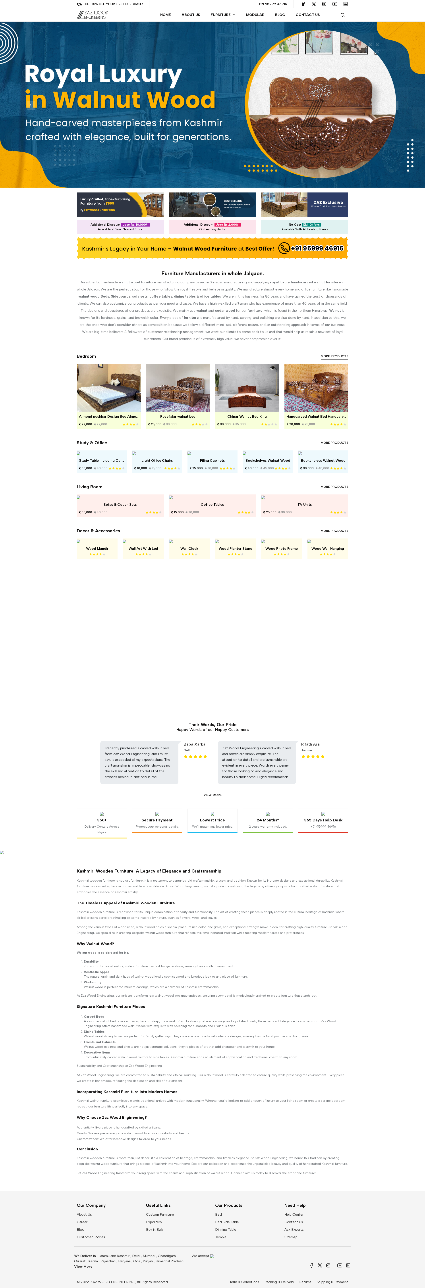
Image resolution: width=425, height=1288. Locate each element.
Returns (305, 1282)
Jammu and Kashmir (114, 1256)
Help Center (293, 1214)
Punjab (148, 1261)
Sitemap (291, 1237)
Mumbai (149, 1256)
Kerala (93, 1261)
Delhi (136, 1256)
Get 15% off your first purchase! (114, 4)
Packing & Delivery (279, 1282)
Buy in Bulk (154, 1229)
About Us (191, 15)
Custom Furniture (160, 1214)
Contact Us (308, 15)
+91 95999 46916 (273, 4)
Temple (220, 1237)
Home (165, 15)
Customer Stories (91, 1237)
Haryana (124, 1261)
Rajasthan (108, 1261)
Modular (255, 15)
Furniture (221, 15)
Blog (280, 15)
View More (213, 795)
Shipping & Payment (332, 1282)
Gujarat (80, 1261)
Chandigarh (167, 1256)
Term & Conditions (244, 1282)
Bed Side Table (227, 1222)
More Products (334, 356)
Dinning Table (225, 1229)
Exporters (154, 1222)
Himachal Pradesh (170, 1261)
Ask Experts (294, 1229)
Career (82, 1222)
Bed (218, 1214)
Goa (136, 1261)
